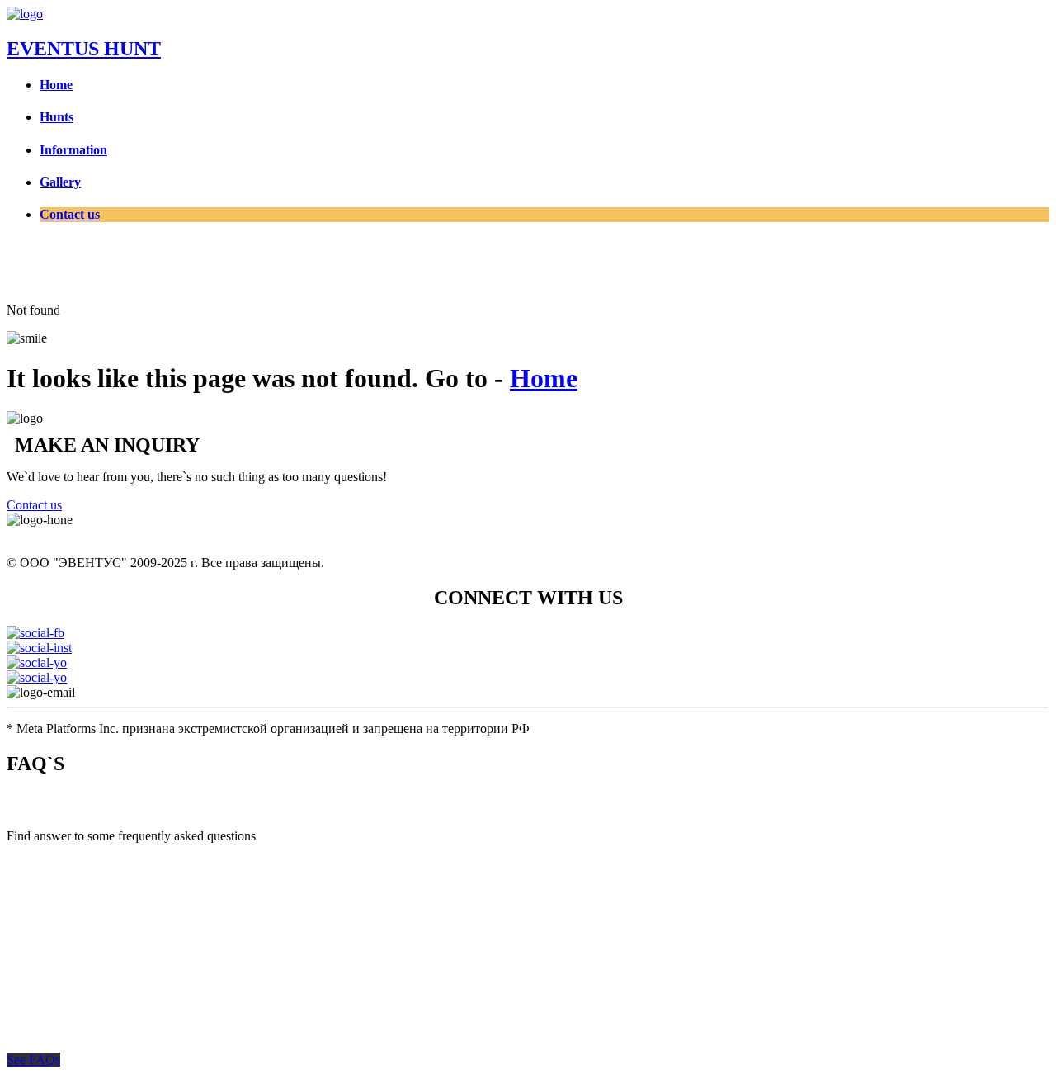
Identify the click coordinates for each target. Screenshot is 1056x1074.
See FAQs (33, 1060)
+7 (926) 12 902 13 (57, 535)
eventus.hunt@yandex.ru (152, 692)
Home (56, 85)
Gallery (60, 182)
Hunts (56, 117)
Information (73, 150)
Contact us (70, 214)
